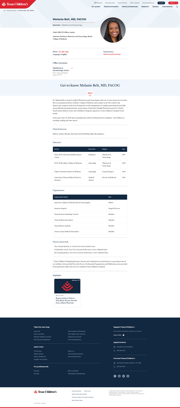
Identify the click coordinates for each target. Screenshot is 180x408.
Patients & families (111, 6)
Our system (96, 6)
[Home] (4, 11)
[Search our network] (177, 7)
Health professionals (130, 6)
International (167, 6)
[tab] (90, 93)
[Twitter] (123, 376)
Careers (156, 6)
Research (145, 6)
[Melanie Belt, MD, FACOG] (18, 4)
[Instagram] (119, 376)
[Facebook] (115, 376)
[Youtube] (127, 376)
